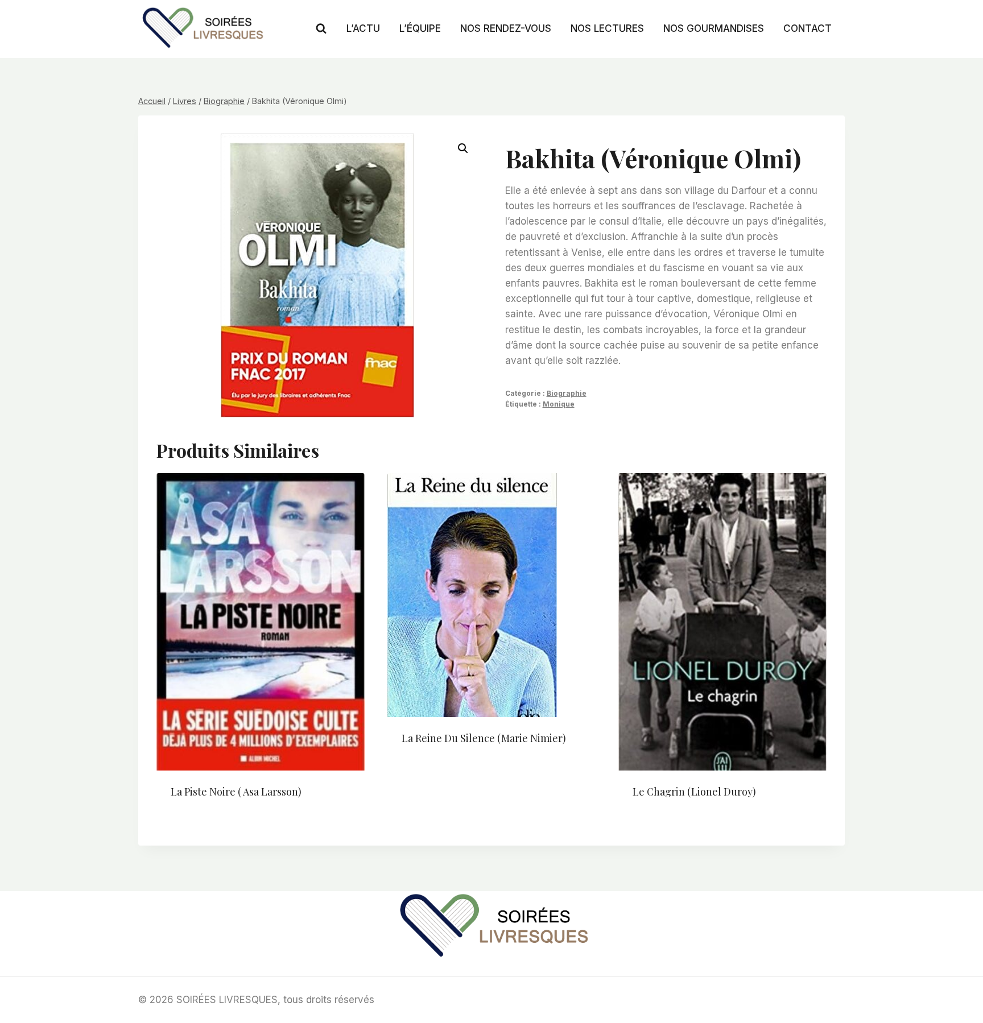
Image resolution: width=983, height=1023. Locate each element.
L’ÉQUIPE (420, 28)
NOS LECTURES (607, 28)
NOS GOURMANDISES (713, 28)
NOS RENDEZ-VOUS (505, 28)
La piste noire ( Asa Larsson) (236, 791)
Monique (559, 404)
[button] (463, 148)
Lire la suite (431, 775)
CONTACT (807, 28)
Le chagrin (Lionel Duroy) (694, 791)
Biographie (567, 393)
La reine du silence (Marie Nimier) (484, 738)
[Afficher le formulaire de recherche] (321, 29)
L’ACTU (363, 28)
